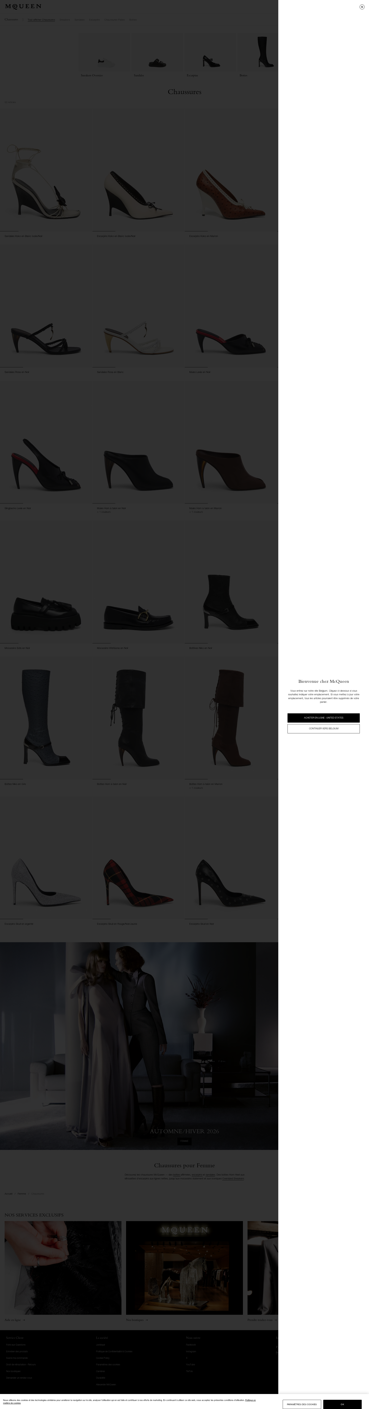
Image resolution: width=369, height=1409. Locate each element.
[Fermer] (362, 7)
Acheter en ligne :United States (323, 718)
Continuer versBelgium (323, 729)
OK (342, 1404)
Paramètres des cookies (302, 1404)
